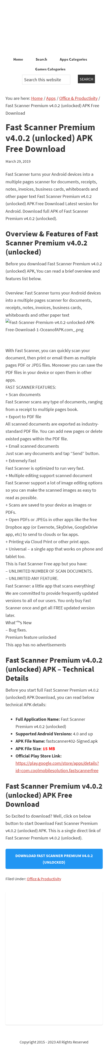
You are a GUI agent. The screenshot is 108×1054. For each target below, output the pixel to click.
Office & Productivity (44, 878)
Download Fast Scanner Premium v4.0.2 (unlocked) (54, 859)
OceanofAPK (54, 28)
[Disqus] (54, 957)
